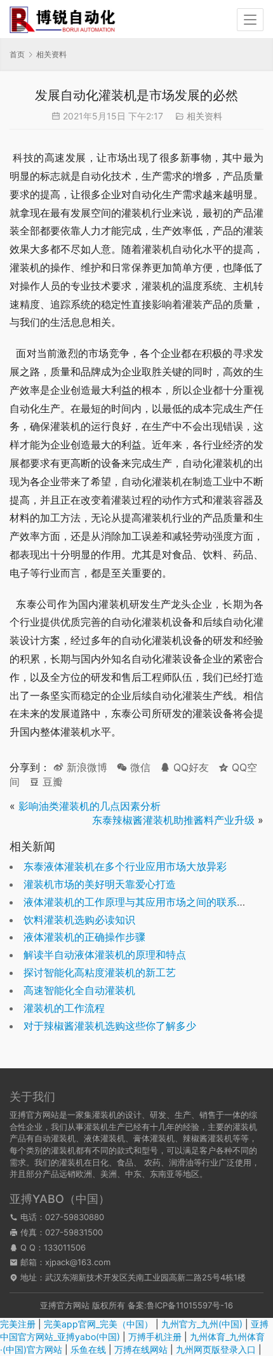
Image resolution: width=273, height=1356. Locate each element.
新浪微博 (85, 767)
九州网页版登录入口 (216, 1349)
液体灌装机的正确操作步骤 (84, 936)
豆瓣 (51, 781)
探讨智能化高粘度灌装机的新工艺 (99, 972)
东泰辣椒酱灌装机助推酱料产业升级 (173, 820)
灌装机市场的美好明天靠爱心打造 (99, 884)
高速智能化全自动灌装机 (79, 990)
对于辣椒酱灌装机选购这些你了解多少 (109, 1025)
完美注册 (18, 1324)
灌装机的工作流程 (64, 1008)
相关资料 (204, 116)
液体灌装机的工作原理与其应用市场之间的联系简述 (140, 902)
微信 (133, 767)
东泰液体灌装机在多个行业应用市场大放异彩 (125, 866)
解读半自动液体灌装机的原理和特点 (104, 954)
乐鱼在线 (88, 1349)
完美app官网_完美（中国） (98, 1324)
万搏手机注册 (155, 1336)
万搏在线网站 (141, 1349)
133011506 (65, 1247)
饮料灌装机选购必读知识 (79, 919)
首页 (17, 54)
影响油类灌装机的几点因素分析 (89, 806)
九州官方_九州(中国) (202, 1324)
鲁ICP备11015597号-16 (190, 1305)
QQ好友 (189, 767)
